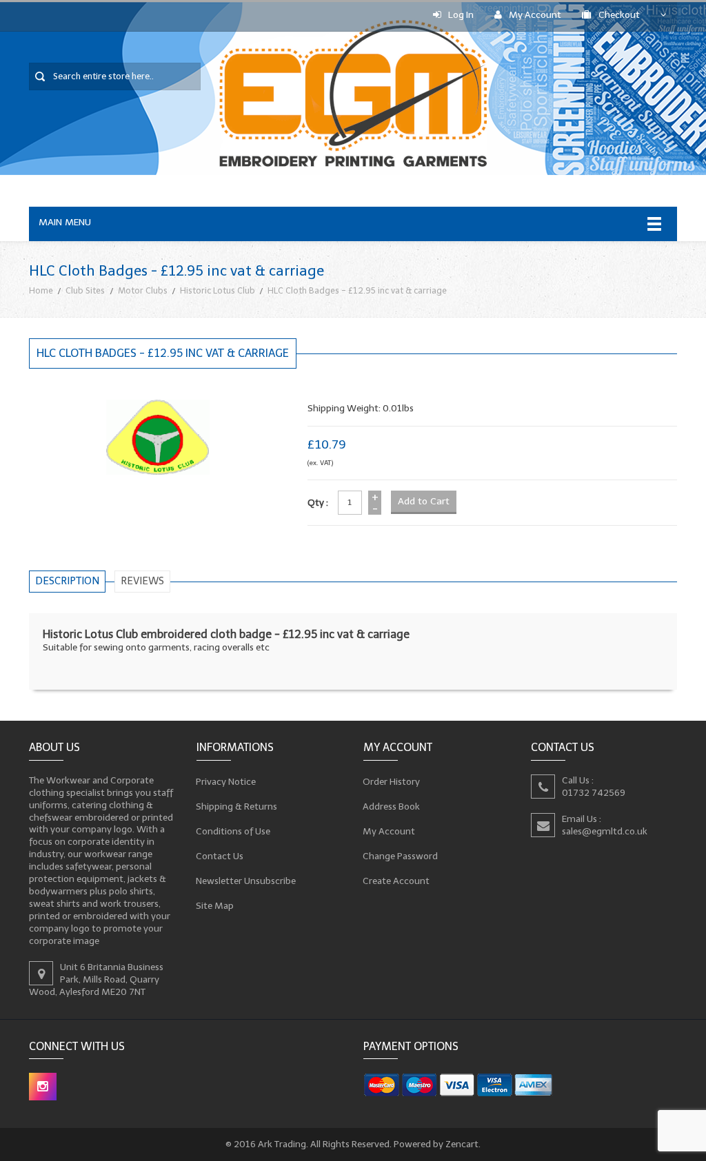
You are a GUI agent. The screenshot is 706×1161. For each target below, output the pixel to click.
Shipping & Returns (236, 806)
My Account (535, 15)
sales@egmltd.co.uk (604, 830)
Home (41, 290)
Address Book (391, 806)
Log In (461, 15)
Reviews (142, 581)
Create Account (396, 880)
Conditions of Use (233, 830)
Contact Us (219, 855)
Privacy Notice (226, 781)
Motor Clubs (143, 290)
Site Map (215, 905)
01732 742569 (593, 792)
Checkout (619, 15)
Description (67, 581)
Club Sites (85, 290)
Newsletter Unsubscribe (246, 880)
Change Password (400, 855)
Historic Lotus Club (217, 290)
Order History (391, 781)
